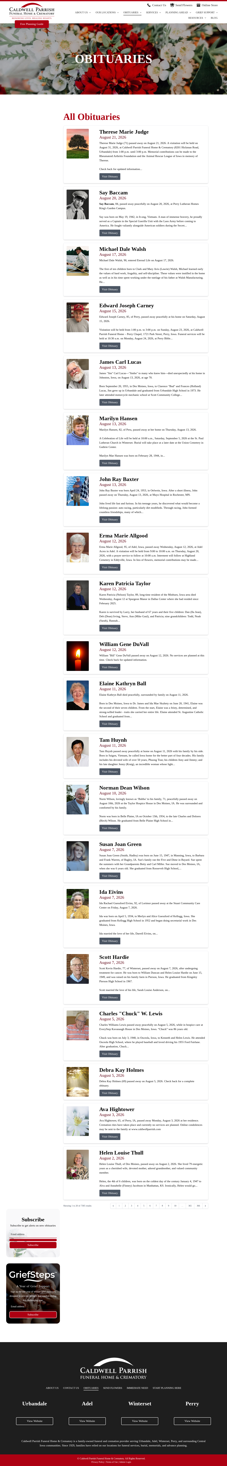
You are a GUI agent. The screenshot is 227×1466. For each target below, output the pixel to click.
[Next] (205, 1206)
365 (190, 1206)
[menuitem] (83, 12)
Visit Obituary (110, 176)
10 (175, 1206)
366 (198, 1206)
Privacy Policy (97, 1462)
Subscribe (32, 1245)
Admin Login (125, 1462)
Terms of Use (112, 1462)
